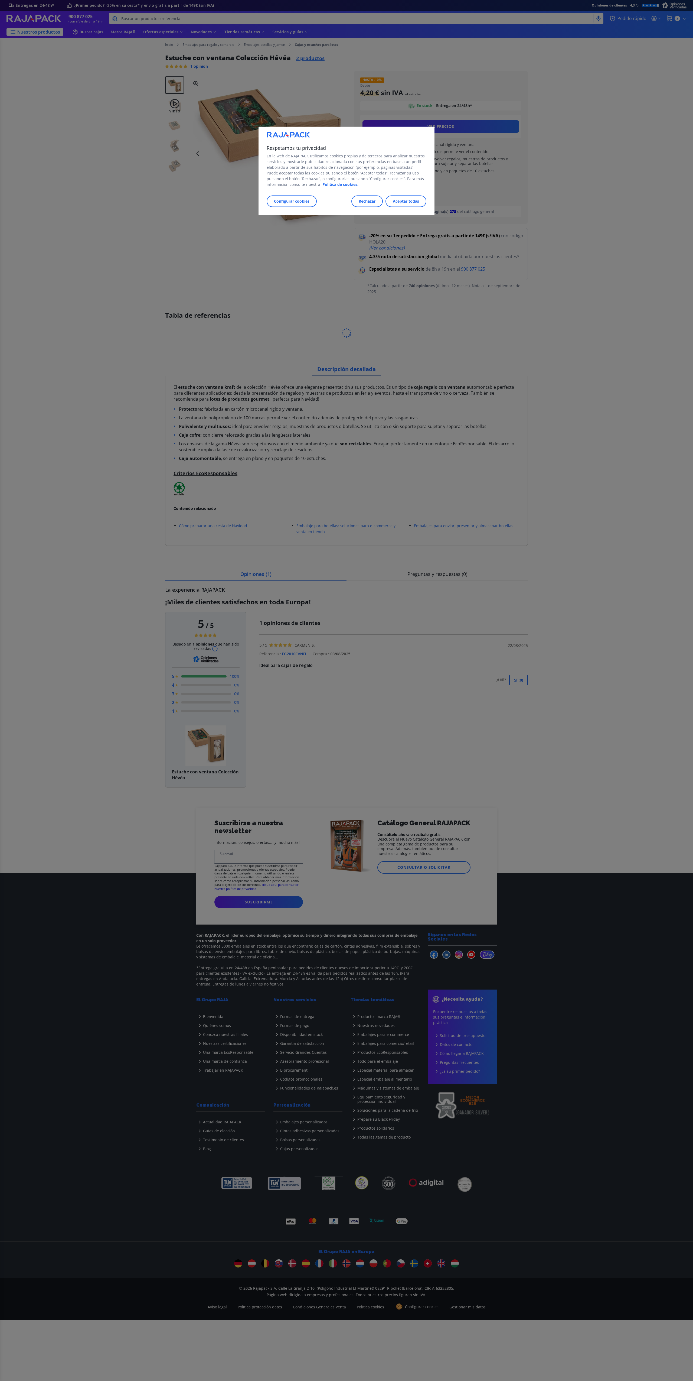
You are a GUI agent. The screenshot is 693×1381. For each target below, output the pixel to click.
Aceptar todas (406, 201)
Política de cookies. (340, 184)
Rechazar (367, 201)
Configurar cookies (291, 201)
